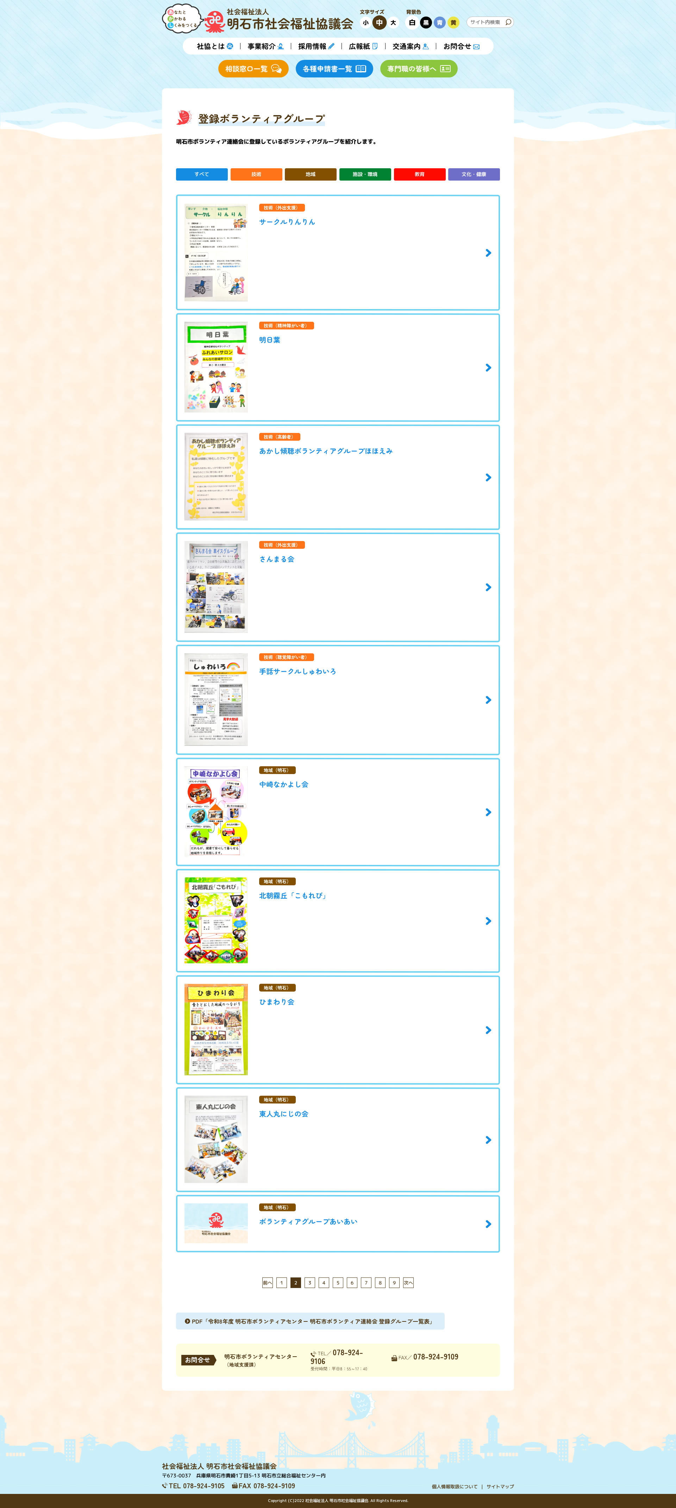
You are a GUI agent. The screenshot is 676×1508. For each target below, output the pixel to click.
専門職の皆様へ (412, 68)
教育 (420, 174)
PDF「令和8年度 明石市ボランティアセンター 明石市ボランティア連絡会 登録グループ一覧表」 (313, 1321)
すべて (201, 174)
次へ (408, 1282)
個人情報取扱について (455, 1486)
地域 (311, 174)
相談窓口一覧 (246, 68)
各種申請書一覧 (327, 68)
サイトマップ (500, 1486)
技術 (256, 174)
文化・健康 (474, 174)
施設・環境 (365, 174)
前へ (267, 1282)
